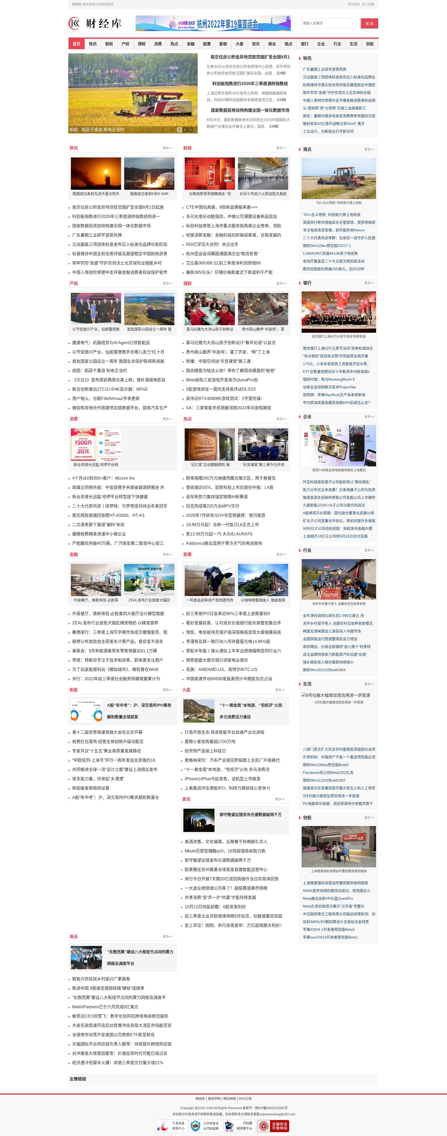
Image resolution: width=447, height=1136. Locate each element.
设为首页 (354, 4)
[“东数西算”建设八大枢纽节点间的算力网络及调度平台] (86, 957)
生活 (353, 44)
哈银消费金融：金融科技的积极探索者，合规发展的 (233, 235)
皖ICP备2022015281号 (271, 1108)
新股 (223, 44)
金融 (191, 44)
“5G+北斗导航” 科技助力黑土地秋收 (332, 215)
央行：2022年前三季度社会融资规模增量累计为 (116, 679)
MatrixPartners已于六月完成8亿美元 (105, 1007)
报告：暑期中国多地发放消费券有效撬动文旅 (339, 116)
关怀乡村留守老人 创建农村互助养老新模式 (338, 623)
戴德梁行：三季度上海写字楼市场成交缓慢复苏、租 (119, 632)
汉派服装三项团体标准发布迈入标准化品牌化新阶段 (119, 244)
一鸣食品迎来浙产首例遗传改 (209, 600)
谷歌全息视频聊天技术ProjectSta (329, 387)
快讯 (93, 44)
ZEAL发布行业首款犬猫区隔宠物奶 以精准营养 (115, 623)
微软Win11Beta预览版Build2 (326, 765)
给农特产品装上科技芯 (205, 751)
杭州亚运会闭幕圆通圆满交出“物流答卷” (222, 254)
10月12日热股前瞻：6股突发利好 (215, 907)
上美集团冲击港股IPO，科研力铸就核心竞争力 (227, 788)
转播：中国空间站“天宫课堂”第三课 (218, 361)
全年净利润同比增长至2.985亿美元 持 (333, 616)
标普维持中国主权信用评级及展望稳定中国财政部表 (119, 254)
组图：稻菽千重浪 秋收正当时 (99, 370)
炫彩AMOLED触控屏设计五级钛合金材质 (336, 922)
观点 (288, 44)
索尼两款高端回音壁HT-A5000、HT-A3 (108, 515)
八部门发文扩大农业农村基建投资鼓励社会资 (339, 749)
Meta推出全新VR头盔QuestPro (328, 898)
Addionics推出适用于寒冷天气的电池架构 (224, 543)
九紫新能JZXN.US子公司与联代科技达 (334, 505)
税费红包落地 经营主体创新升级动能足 (108, 741)
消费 (158, 44)
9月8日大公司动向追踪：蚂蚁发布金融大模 (337, 528)
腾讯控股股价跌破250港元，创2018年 (333, 269)
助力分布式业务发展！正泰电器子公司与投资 (339, 490)
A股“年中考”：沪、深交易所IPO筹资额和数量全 (115, 797)
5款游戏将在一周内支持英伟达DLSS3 (221, 389)
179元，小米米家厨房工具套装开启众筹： (337, 364)
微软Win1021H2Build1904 (324, 670)
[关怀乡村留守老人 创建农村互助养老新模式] (339, 579)
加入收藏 (368, 4)
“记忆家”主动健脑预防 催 (210, 465)
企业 (321, 44)
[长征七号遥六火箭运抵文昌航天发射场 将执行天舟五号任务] (263, 173)
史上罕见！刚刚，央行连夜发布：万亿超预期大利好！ (234, 925)
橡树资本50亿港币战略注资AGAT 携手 (334, 124)
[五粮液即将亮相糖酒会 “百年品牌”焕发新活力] (210, 173)
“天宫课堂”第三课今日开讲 (263, 465)
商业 (272, 44)
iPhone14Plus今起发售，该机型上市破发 (222, 779)
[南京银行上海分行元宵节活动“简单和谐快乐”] (339, 311)
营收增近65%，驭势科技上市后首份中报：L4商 (229, 487)
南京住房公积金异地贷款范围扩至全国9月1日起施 (118, 207)
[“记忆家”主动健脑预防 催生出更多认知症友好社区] (210, 444)
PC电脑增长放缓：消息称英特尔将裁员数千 (338, 803)
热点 (174, 44)
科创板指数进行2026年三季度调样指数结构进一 (116, 216)
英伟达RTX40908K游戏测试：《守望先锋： (225, 398)
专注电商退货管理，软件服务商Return (334, 230)
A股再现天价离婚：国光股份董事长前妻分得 (338, 513)
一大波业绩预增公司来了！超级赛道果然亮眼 (226, 888)
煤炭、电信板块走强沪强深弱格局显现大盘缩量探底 (233, 632)
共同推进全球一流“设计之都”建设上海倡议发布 (115, 769)
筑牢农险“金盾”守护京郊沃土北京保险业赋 (337, 92)
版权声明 (214, 1099)
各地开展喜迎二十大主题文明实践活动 (333, 261)
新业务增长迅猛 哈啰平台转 (96, 465)
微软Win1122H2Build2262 (324, 780)
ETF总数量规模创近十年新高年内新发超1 (336, 371)
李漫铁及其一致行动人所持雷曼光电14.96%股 (228, 641)
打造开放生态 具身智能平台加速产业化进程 (224, 732)
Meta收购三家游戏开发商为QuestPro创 (222, 380)
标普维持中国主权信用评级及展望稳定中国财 (339, 85)
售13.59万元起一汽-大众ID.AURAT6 (219, 534)
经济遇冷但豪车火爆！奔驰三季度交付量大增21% (117, 1063)
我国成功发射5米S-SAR (149, 194)
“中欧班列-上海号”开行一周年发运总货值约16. (114, 760)
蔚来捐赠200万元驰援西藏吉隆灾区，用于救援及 (231, 478)
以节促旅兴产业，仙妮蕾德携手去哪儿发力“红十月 (118, 352)
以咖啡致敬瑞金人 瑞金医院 (263, 600)
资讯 (256, 44)
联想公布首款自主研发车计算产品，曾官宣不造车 (117, 641)
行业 (337, 44)
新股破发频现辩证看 (90, 788)
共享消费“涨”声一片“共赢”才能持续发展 (220, 897)
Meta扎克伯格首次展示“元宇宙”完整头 (333, 906)
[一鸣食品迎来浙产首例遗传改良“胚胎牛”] (210, 580)
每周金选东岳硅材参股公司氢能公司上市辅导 (339, 497)
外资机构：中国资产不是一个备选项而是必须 (339, 757)
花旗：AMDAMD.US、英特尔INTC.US (221, 669)
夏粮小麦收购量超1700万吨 (210, 741)
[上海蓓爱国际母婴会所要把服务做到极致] (339, 846)
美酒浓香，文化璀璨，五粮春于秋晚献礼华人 (226, 841)
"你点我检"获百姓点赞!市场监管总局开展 (335, 356)
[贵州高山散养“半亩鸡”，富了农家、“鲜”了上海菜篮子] (263, 309)
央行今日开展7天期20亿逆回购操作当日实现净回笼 (232, 879)
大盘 (239, 44)
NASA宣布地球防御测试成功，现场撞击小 (336, 891)
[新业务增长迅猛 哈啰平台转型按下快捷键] (96, 444)
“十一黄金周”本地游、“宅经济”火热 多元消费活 (227, 769)
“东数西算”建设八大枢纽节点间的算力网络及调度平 (119, 997)
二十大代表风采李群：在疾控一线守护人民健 (339, 238)
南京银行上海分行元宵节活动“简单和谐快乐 (338, 348)
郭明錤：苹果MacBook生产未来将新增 (334, 395)
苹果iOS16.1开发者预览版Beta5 (329, 929)
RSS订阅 (245, 1099)
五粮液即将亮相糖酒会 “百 (210, 194)
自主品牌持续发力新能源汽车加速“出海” (335, 654)
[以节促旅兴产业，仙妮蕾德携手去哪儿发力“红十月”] (96, 309)
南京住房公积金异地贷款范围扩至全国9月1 (250, 57)
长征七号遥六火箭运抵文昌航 (263, 194)
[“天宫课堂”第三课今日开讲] (263, 444)
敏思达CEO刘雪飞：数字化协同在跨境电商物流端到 (120, 1016)
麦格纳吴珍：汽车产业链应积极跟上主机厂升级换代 (232, 760)
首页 (76, 44)
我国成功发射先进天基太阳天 (96, 194)
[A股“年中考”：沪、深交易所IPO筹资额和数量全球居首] (86, 711)
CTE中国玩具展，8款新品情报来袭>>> (222, 207)
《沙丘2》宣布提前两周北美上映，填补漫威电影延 (119, 380)
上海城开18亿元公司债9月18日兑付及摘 (335, 536)
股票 (207, 44)
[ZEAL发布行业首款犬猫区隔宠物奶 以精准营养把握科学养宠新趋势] (150, 580)
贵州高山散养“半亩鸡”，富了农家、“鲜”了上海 (228, 352)
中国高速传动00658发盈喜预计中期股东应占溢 (229, 679)
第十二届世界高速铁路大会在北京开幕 (107, 732)
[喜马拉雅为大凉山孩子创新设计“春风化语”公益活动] (210, 309)
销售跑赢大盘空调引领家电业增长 (217, 660)
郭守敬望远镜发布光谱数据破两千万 (251, 814)
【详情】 (281, 73)
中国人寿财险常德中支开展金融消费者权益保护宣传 (119, 272)
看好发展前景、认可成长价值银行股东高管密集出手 (233, 623)
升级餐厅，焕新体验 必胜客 (96, 600)
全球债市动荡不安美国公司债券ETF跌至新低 (113, 1035)
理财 (142, 44)
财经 (109, 44)
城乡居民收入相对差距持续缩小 (328, 662)
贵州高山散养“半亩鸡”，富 (263, 329)
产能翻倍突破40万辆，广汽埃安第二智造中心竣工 (118, 543)
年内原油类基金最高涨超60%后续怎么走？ (337, 402)
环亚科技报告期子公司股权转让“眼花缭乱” (337, 482)
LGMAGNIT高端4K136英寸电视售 (330, 253)
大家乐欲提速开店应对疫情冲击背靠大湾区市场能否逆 (122, 1025)
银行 (305, 44)
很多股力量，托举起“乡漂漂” (98, 779)
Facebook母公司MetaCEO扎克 (328, 772)
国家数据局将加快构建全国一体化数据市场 (250, 110)
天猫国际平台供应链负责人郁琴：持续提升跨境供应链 (122, 1044)
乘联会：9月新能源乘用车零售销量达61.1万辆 (114, 651)
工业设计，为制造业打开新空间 (328, 131)
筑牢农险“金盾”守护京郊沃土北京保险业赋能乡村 (117, 263)
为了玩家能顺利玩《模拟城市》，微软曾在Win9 (115, 669)
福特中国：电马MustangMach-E (329, 379)
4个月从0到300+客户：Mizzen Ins (103, 478)
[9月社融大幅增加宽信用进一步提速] (336, 695)
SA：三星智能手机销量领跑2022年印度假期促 (228, 408)
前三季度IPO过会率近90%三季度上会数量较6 (228, 613)
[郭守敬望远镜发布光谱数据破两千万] (198, 820)
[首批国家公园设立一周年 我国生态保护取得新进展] (150, 309)
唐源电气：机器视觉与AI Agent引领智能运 (111, 342)
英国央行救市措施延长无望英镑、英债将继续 (339, 222)
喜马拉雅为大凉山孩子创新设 (209, 329)
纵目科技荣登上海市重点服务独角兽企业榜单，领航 (233, 226)
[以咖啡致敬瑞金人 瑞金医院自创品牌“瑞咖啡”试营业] (263, 580)
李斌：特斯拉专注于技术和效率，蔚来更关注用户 (117, 660)
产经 (125, 44)
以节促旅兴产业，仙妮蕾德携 (96, 329)
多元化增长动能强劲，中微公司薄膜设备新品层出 (231, 216)
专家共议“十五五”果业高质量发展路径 (106, 751)
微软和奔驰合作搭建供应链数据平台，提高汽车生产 (119, 408)
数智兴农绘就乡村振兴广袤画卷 (101, 979)
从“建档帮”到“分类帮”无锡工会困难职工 (334, 108)
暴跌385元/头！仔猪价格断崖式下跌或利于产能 (229, 272)
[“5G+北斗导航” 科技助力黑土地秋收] (339, 178)
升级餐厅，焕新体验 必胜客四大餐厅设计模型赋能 (118, 613)
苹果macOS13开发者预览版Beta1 (330, 937)
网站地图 (230, 1099)
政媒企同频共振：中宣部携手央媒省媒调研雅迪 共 (118, 487)
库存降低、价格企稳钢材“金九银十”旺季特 (337, 647)
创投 (370, 44)
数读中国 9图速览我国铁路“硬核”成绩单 (108, 988)
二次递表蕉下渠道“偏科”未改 (98, 524)
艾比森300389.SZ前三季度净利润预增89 (223, 263)
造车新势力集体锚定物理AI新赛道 (217, 497)
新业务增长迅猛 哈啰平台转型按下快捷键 (110, 497)
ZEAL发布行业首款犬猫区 (149, 600)
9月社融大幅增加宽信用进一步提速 (331, 796)
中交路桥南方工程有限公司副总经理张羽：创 (339, 914)
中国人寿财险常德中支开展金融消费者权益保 (339, 100)
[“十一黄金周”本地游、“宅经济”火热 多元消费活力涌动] (198, 711)
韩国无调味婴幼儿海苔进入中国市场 (332, 631)
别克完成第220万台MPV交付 (212, 506)
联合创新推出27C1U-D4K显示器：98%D (110, 389)
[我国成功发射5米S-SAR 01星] (150, 173)
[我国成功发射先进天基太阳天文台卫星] (96, 173)
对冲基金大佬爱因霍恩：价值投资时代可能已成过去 (119, 1053)
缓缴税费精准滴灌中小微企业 (99, 534)
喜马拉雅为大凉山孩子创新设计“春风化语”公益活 (230, 342)
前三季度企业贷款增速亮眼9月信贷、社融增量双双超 (233, 916)
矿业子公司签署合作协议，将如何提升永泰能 (339, 521)
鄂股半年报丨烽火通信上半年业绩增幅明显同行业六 (233, 651)
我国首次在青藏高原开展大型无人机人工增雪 (339, 788)
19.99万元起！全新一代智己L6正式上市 (222, 524)
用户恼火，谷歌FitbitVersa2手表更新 (106, 398)
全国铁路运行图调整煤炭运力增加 (330, 639)
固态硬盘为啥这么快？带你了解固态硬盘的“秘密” (230, 370)
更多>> (168, 148)
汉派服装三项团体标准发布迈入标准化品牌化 (339, 77)
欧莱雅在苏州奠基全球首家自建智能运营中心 (226, 869)
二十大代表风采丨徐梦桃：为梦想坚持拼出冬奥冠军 (119, 506)
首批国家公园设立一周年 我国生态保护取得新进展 (118, 361)
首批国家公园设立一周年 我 (149, 329)
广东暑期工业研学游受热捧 (324, 69)
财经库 (76, 4)
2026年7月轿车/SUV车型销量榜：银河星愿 (225, 515)
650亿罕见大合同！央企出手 (212, 244)
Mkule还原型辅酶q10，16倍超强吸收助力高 (225, 851)
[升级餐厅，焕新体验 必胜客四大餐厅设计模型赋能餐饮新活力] (96, 580)
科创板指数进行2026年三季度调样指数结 (250, 83)
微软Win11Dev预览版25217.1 (327, 246)
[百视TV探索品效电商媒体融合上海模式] (339, 445)
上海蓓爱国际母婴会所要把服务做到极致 (335, 883)
